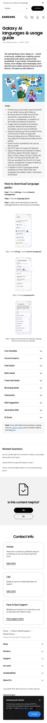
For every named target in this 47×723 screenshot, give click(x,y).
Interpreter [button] (9, 395)
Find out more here (26, 708)
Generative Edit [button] (11, 410)
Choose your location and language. (15, 3)
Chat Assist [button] (9, 365)
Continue (37, 8)
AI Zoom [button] (8, 417)
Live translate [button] (10, 351)
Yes (23, 510)
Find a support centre (15, 619)
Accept (34, 714)
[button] (23, 644)
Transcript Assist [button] (11, 380)
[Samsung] (8, 17)
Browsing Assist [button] (11, 388)
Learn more (11, 563)
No (23, 516)
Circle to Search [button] (11, 358)
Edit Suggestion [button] (11, 402)
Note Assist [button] (9, 373)
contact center (17, 428)
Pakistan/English (9, 695)
